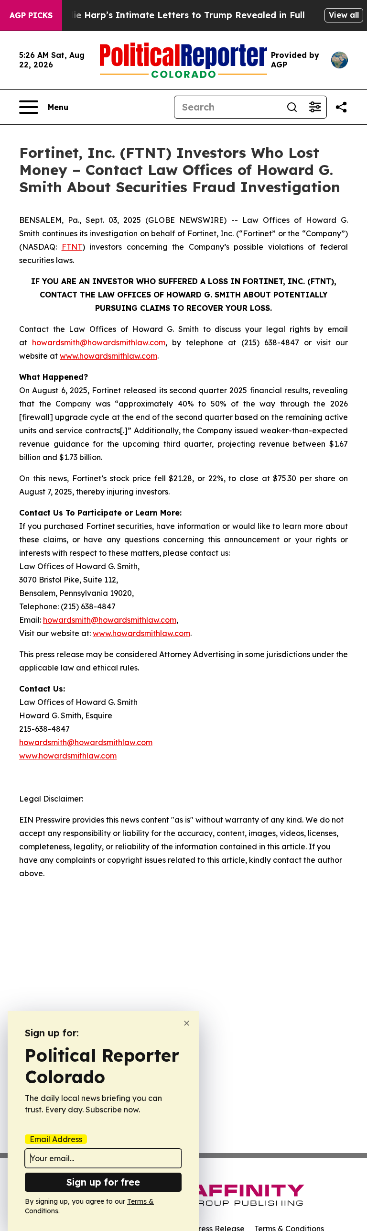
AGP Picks (31, 15)
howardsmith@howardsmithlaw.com (98, 342)
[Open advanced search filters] (314, 107)
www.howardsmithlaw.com (108, 356)
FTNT (72, 247)
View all (344, 15)
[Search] (292, 107)
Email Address (56, 1139)
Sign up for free (103, 1182)
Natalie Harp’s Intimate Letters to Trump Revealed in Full (177, 15)
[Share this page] (341, 107)
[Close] (186, 1023)
